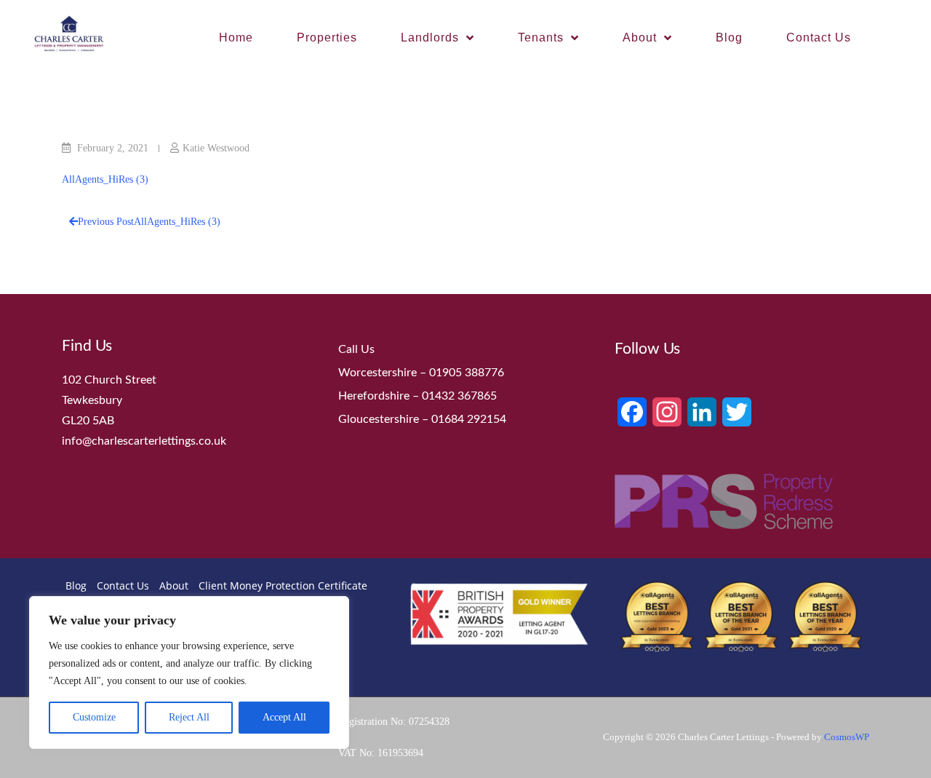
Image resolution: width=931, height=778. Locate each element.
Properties (327, 37)
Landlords (430, 37)
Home (236, 37)
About (640, 37)
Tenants (541, 37)
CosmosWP (846, 736)
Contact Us (818, 37)
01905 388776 (466, 372)
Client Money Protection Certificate (283, 585)
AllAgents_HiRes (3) (105, 179)
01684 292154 (468, 419)
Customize (94, 717)
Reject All (189, 717)
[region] (189, 672)
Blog (729, 37)
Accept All (284, 717)
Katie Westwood (216, 148)
